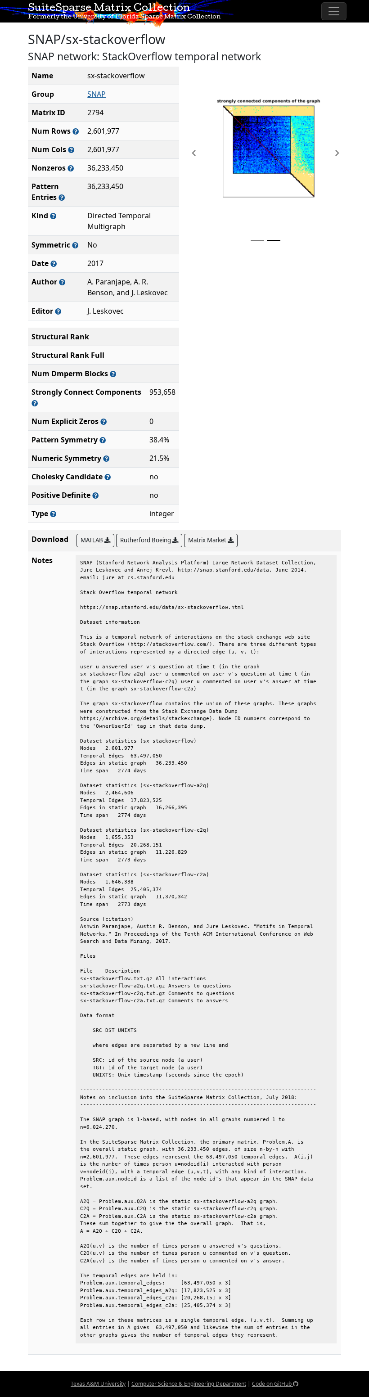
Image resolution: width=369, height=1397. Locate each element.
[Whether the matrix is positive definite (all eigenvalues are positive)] (95, 495)
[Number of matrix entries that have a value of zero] (103, 421)
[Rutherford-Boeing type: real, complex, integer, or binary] (53, 513)
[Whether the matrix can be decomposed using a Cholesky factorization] (107, 477)
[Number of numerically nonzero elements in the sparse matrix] (71, 168)
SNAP (96, 94)
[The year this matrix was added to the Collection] (53, 263)
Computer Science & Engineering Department (188, 1384)
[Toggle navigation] (333, 11)
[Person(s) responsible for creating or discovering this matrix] (62, 282)
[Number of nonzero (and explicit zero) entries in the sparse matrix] (61, 197)
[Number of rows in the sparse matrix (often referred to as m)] (75, 131)
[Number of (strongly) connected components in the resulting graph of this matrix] (35, 403)
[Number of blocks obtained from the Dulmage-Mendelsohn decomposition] (113, 374)
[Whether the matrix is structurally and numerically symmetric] (75, 245)
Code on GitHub (272, 1384)
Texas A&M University (98, 1384)
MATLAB (92, 540)
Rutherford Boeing (146, 540)
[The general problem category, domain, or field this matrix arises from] (53, 216)
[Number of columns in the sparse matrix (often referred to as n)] (71, 149)
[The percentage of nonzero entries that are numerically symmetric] (106, 458)
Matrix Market (208, 540)
